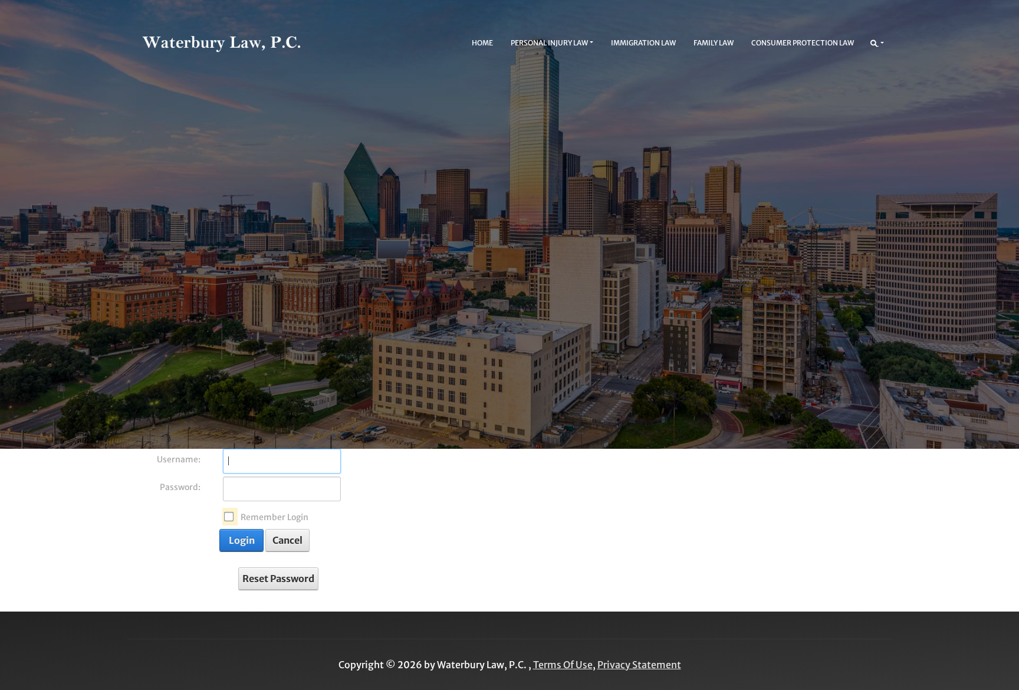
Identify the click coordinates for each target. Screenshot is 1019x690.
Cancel (287, 540)
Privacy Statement (639, 665)
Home (482, 42)
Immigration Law (643, 42)
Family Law (713, 42)
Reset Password (278, 578)
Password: (180, 487)
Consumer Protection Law (802, 42)
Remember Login (274, 517)
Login (242, 540)
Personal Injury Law (549, 42)
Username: (178, 459)
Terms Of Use (563, 665)
